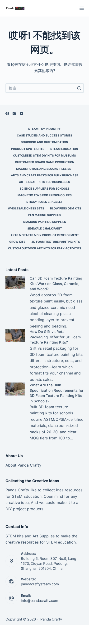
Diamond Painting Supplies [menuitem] (44, 222)
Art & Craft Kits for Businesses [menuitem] (44, 182)
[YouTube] (21, 113)
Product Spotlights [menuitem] (27, 149)
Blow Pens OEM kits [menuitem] (65, 208)
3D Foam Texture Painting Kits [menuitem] (55, 241)
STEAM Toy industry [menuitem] (44, 129)
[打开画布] (82, 8)
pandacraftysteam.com (40, 584)
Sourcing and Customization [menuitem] (44, 142)
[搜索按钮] (79, 88)
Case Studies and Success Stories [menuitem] (44, 135)
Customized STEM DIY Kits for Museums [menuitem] (44, 155)
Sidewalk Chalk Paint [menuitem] (44, 228)
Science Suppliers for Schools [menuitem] (45, 188)
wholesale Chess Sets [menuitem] (26, 208)
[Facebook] (7, 113)
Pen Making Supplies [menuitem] (44, 215)
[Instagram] (14, 113)
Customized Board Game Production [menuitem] (44, 162)
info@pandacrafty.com (39, 600)
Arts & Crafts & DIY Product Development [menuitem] (44, 235)
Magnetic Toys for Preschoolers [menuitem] (45, 195)
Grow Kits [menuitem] (17, 241)
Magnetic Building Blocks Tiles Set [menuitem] (44, 168)
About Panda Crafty (23, 465)
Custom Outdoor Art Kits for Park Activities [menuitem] (44, 248)
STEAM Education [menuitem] (64, 149)
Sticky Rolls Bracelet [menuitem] (44, 202)
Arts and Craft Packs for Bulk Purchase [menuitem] (44, 175)
